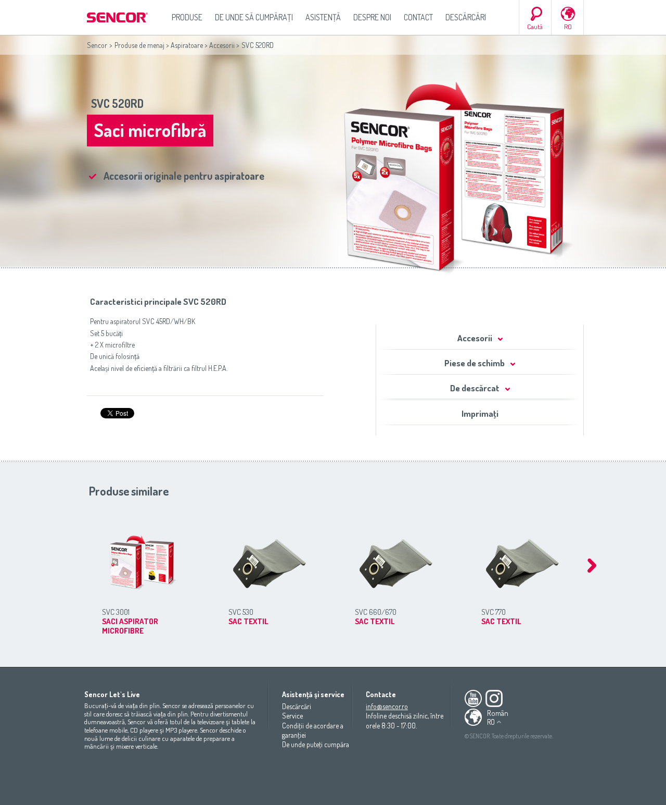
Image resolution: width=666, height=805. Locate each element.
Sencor (97, 45)
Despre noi (372, 17)
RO (568, 26)
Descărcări (465, 17)
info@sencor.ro (387, 706)
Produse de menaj (139, 45)
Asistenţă (323, 17)
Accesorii (222, 45)
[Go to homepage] (118, 17)
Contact (418, 17)
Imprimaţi (480, 413)
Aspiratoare (187, 45)
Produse (187, 17)
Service (292, 715)
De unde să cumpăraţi (254, 17)
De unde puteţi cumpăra (315, 744)
